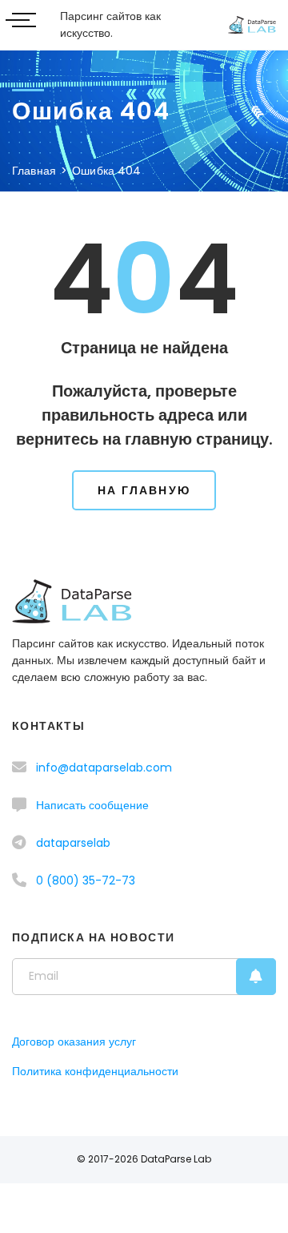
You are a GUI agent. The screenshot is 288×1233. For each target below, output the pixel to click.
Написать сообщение (92, 805)
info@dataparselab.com (104, 768)
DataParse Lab (176, 1159)
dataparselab (73, 843)
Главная (34, 171)
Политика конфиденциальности (95, 1071)
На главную (144, 490)
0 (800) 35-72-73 (85, 880)
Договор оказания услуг (74, 1042)
